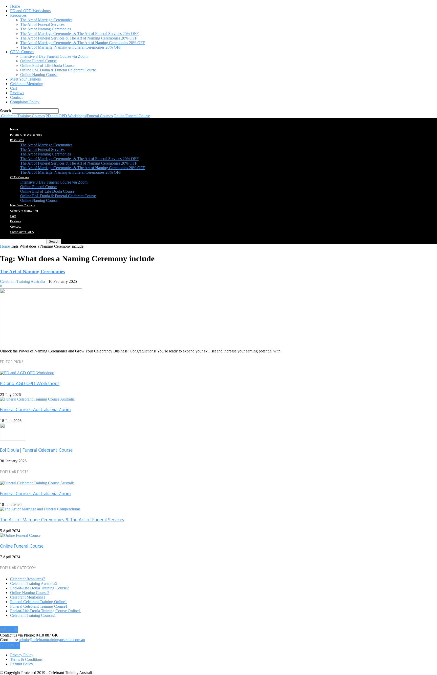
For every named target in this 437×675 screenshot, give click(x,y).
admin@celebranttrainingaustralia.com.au (52, 640)
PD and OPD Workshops (30, 11)
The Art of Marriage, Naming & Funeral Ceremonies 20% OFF (70, 47)
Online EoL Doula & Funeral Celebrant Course (58, 70)
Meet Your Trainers (25, 79)
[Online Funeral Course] (20, 535)
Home (15, 6)
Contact (16, 97)
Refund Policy (21, 664)
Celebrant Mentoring (26, 84)
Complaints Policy (24, 102)
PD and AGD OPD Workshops (29, 384)
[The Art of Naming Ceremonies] (41, 346)
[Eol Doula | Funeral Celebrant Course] (12, 439)
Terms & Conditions (26, 659)
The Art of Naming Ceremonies (45, 29)
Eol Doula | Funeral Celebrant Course (36, 450)
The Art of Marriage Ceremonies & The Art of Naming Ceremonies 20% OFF (82, 43)
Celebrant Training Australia (22, 281)
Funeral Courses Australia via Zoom (35, 410)
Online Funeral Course (38, 61)
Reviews (17, 93)
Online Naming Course (38, 74)
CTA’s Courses (22, 52)
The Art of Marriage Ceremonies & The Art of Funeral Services (62, 520)
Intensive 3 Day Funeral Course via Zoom (54, 56)
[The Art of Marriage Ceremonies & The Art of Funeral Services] (40, 509)
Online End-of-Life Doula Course (47, 65)
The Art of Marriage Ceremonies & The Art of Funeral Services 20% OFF (79, 33)
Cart (13, 88)
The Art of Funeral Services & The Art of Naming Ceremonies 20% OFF (78, 38)
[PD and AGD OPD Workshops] (27, 373)
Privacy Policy (21, 655)
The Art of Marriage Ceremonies (46, 20)
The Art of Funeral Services (42, 24)
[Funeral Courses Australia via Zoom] (37, 399)
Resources (18, 15)
